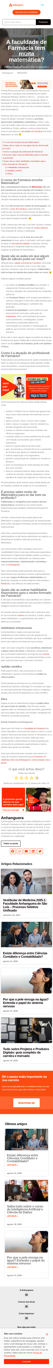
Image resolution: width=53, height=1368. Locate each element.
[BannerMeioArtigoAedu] (26, 386)
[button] (42, 5)
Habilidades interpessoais (17, 167)
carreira (20, 615)
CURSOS (8, 67)
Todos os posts (10, 843)
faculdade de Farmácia (32, 131)
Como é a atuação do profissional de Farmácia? (22, 152)
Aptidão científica (13, 171)
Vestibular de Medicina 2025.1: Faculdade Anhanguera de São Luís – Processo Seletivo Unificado (25, 905)
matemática (11, 316)
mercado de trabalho (20, 243)
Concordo (26, 1361)
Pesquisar (43, 22)
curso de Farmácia (18, 209)
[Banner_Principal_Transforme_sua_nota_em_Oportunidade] (26, 84)
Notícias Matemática (40, 67)
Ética (8, 174)
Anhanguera (13, 565)
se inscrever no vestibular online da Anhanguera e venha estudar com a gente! (25, 760)
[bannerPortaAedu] (26, 799)
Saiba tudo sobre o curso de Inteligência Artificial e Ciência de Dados (25, 1209)
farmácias (5, 584)
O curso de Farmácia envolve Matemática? (20, 142)
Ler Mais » (12, 1165)
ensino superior (41, 228)
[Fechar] (47, 1334)
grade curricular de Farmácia (28, 263)
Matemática (37, 187)
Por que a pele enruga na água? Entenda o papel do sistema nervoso (26, 1003)
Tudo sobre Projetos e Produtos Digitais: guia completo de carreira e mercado (26, 1052)
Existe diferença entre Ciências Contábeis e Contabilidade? (25, 954)
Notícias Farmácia (22, 67)
